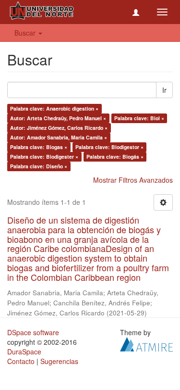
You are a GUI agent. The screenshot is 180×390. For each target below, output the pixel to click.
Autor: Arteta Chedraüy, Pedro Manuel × (58, 118)
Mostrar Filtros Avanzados (133, 180)
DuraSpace (24, 351)
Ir (164, 90)
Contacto (21, 361)
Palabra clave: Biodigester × (44, 156)
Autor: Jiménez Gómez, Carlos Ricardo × (59, 127)
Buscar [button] (25, 33)
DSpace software (33, 332)
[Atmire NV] (146, 343)
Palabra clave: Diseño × (38, 166)
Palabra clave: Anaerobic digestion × (54, 108)
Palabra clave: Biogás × (115, 156)
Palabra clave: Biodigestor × (109, 147)
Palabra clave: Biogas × (38, 147)
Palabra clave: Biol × (139, 118)
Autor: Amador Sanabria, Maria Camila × (58, 137)
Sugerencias (59, 361)
